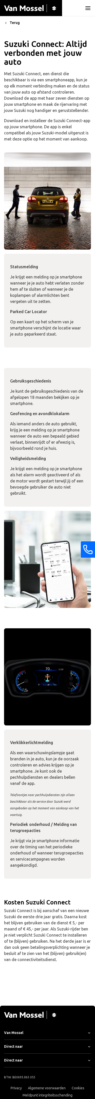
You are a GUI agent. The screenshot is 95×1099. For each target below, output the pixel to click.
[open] (88, 8)
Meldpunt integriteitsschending (47, 1095)
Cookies (78, 1088)
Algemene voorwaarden (47, 1088)
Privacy (16, 1088)
